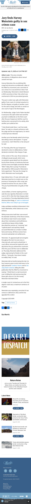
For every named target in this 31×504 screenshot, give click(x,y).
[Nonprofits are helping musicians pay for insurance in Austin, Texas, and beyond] (7, 401)
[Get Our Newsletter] (15, 341)
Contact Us (6, 485)
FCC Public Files (7, 487)
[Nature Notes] (15, 367)
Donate (26, 2)
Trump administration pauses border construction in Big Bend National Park (21, 444)
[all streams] (29, 501)
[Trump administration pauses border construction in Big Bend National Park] (7, 444)
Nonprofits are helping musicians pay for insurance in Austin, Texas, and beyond (20, 400)
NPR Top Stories (11, 302)
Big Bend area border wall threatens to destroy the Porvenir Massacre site (20, 428)
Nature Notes (15, 380)
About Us (5, 483)
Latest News (6, 396)
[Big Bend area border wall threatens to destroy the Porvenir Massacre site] (7, 429)
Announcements (7, 486)
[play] (2, 501)
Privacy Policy (6, 488)
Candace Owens (17, 265)
